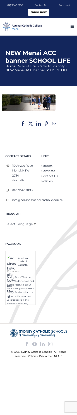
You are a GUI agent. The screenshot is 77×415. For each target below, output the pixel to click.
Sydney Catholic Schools (37, 351)
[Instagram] (50, 344)
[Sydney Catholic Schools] (38, 333)
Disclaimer (46, 356)
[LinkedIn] (42, 344)
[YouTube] (34, 344)
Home (10, 66)
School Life (27, 66)
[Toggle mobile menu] (72, 26)
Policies (33, 356)
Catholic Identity (51, 66)
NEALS (58, 356)
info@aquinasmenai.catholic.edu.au (24, 200)
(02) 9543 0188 (22, 190)
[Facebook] (27, 344)
